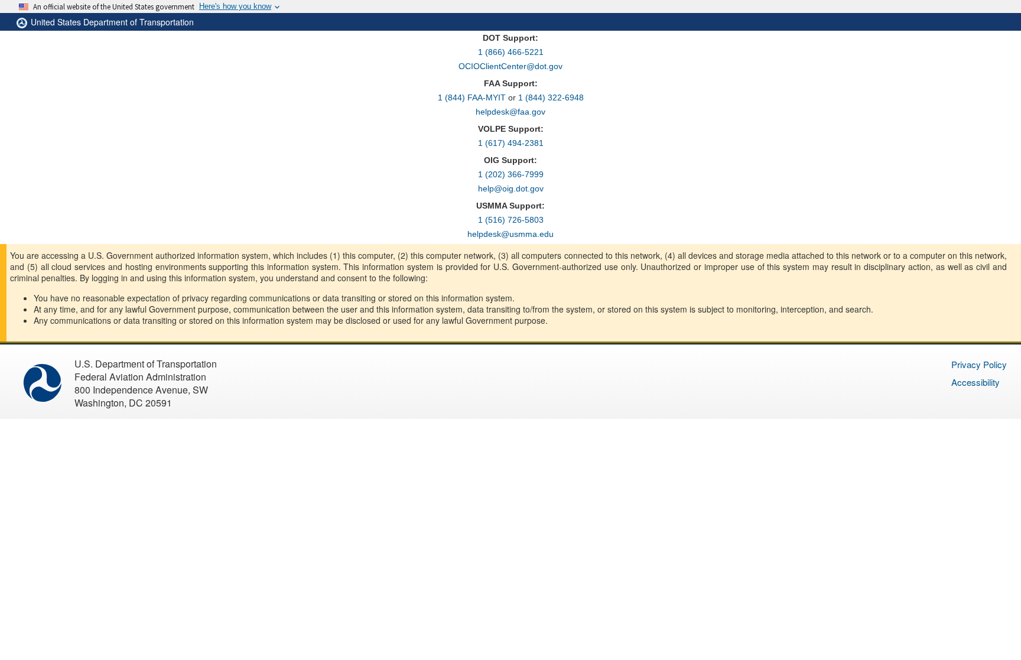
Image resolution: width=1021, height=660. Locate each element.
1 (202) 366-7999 (511, 174)
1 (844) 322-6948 (551, 97)
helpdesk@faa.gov (510, 111)
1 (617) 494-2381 (511, 143)
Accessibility (975, 382)
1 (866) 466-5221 (511, 52)
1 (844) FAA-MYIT (472, 97)
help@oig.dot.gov (511, 188)
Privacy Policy (979, 364)
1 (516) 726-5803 (511, 220)
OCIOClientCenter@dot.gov (510, 66)
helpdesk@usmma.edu (510, 234)
